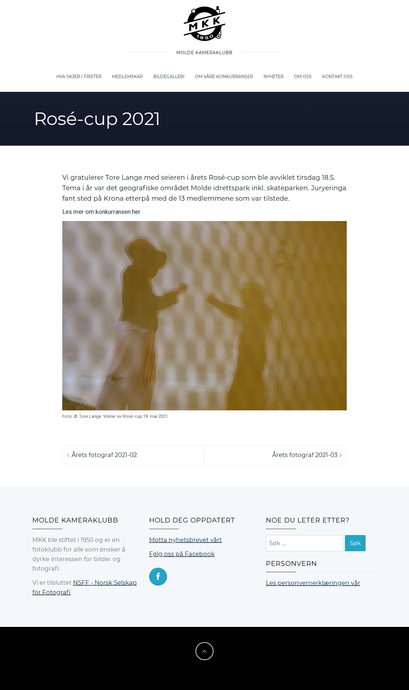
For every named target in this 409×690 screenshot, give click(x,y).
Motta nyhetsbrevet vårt (185, 539)
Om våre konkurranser (224, 76)
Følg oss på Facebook (182, 554)
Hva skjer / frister (79, 76)
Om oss (303, 76)
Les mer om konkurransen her (101, 211)
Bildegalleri (168, 76)
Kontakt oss (337, 76)
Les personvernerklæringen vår (313, 583)
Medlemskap (127, 76)
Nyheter (273, 76)
